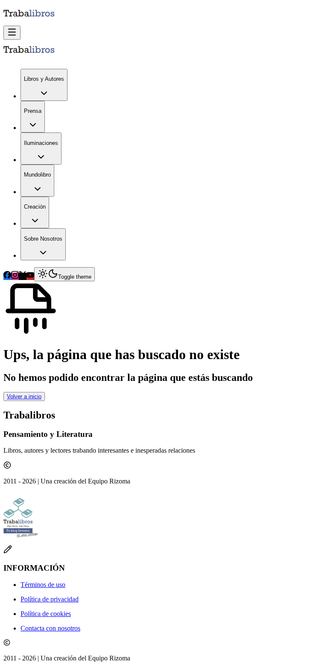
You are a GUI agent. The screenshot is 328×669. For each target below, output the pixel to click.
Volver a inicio (24, 396)
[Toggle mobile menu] (11, 33)
